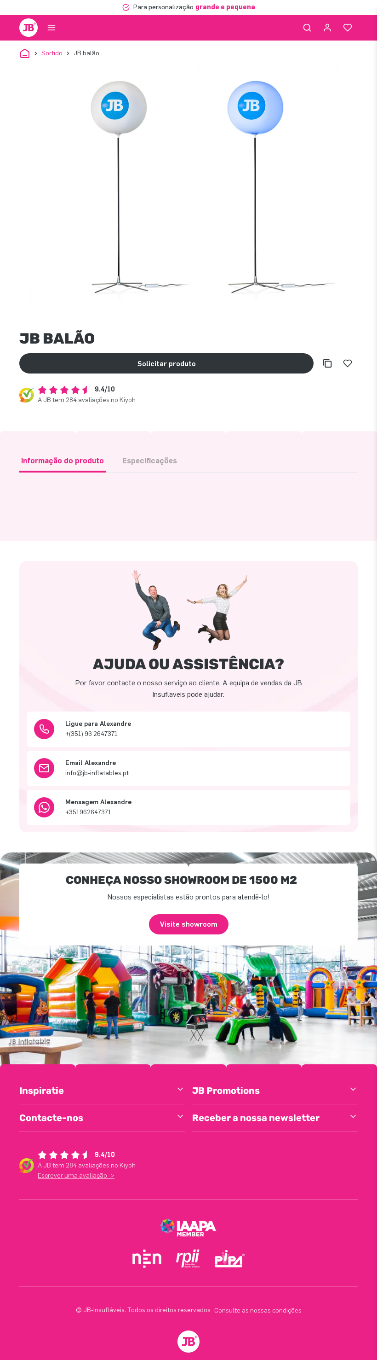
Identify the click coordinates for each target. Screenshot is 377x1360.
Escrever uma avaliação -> (76, 1175)
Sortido (52, 53)
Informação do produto (62, 460)
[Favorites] (347, 28)
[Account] (327, 28)
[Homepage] (28, 27)
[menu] (51, 28)
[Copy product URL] (327, 363)
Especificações (149, 460)
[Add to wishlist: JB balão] (347, 363)
